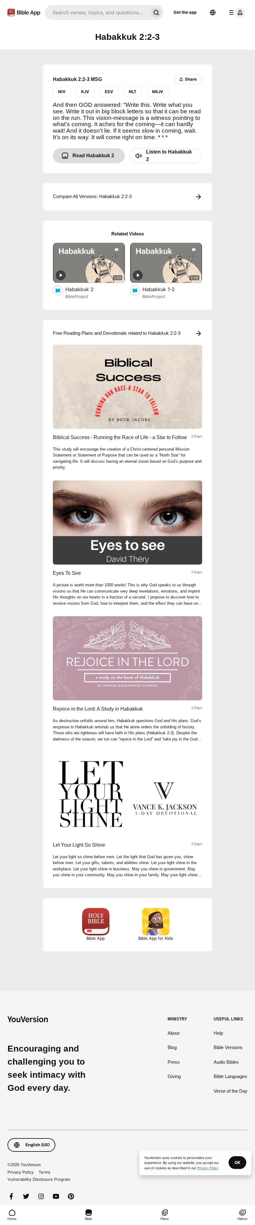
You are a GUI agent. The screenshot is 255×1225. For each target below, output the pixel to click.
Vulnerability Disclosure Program (38, 1179)
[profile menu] (236, 12)
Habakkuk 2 (85, 289)
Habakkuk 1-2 (165, 289)
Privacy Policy (20, 1172)
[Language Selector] (212, 12)
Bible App (95, 938)
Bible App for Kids (155, 938)
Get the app (185, 12)
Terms (44, 1172)
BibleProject (76, 296)
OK (237, 1162)
